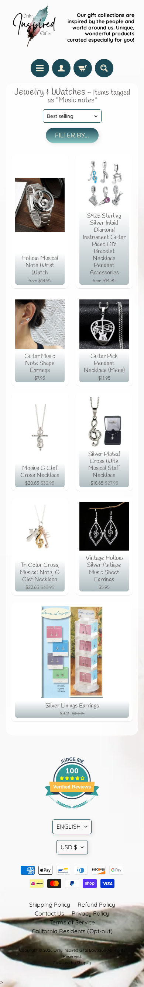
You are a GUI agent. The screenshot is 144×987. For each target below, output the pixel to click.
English (68, 826)
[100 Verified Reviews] (72, 812)
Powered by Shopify (72, 962)
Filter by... (72, 135)
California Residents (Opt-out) (72, 931)
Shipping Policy (49, 904)
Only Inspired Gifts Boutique (80, 950)
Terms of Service (72, 922)
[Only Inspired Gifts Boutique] (33, 27)
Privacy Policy (90, 913)
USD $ (69, 847)
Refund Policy (96, 904)
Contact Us (49, 913)
